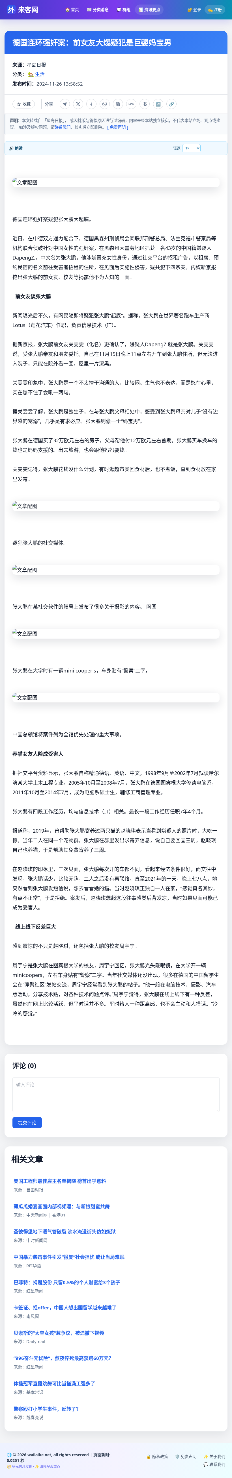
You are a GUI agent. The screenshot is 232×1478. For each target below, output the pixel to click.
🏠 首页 (72, 9)
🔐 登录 (194, 9)
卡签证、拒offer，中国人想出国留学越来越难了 (65, 1307)
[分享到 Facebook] (91, 104)
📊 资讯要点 (149, 9)
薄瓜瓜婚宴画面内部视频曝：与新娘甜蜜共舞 (62, 1206)
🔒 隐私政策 (157, 1456)
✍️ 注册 (215, 9)
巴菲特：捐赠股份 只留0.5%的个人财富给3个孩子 (67, 1282)
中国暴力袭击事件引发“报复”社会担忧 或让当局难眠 (69, 1257)
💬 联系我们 (214, 1464)
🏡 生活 (36, 74)
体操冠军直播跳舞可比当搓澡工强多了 (54, 1383)
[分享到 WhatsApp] (105, 104)
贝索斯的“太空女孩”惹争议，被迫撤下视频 (59, 1333)
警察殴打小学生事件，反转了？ (47, 1409)
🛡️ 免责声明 (186, 1456)
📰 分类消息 (98, 9)
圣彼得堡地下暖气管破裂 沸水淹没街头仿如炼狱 (65, 1231)
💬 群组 (123, 9)
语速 (177, 148)
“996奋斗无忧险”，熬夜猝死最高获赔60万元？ (63, 1358)
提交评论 (27, 1123)
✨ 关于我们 (214, 1456)
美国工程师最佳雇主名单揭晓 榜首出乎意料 (60, 1181)
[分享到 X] (78, 104)
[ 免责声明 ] (117, 127)
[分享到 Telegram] (65, 104)
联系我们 (62, 127)
